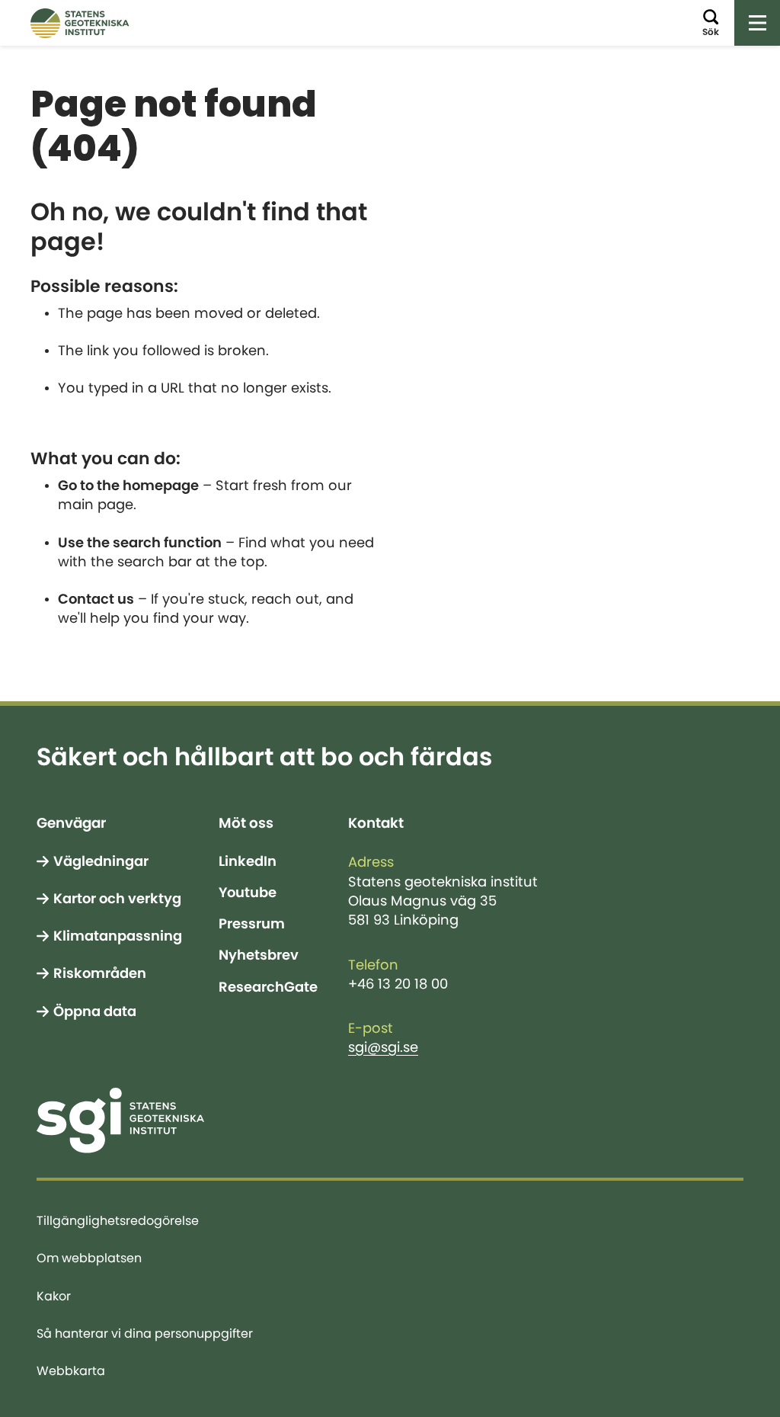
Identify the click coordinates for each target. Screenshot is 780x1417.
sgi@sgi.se (383, 1047)
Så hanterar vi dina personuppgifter (145, 1333)
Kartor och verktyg (117, 899)
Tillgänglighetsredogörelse (118, 1220)
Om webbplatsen (89, 1258)
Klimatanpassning (117, 936)
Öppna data (94, 1011)
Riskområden (99, 973)
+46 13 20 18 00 (398, 984)
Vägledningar (101, 861)
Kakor (54, 1296)
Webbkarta (71, 1370)
